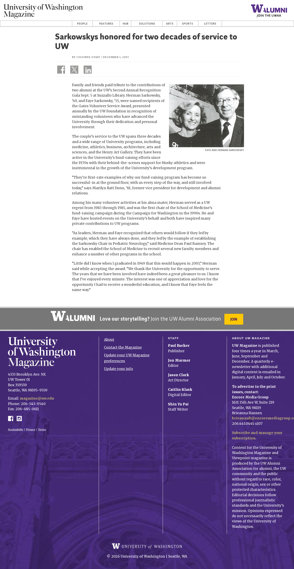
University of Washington (147, 546)
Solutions (147, 23)
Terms (42, 429)
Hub (125, 23)
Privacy (30, 429)
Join (233, 319)
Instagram (20, 418)
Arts (169, 23)
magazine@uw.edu (37, 398)
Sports (187, 23)
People (82, 23)
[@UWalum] (74, 70)
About (109, 339)
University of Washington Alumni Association (73, 316)
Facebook (12, 418)
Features (106, 23)
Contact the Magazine (123, 347)
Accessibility (15, 429)
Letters (210, 23)
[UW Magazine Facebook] (60, 70)
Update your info (118, 369)
